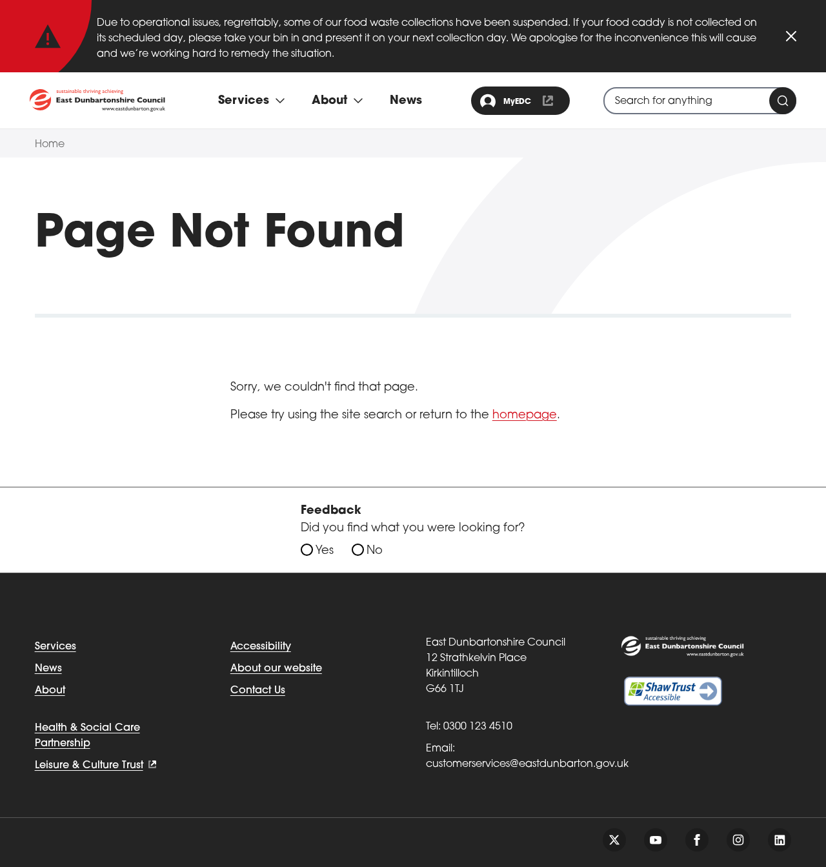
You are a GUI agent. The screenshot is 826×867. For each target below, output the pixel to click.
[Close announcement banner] (791, 36)
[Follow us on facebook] (697, 840)
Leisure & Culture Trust (89, 765)
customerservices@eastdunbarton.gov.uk (527, 764)
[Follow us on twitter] (614, 840)
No (375, 551)
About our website (276, 669)
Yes (325, 551)
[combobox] (699, 100)
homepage (524, 416)
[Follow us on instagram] (738, 840)
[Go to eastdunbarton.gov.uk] (97, 100)
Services (55, 647)
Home (50, 144)
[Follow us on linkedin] (779, 840)
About (50, 691)
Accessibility (260, 647)
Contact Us (257, 691)
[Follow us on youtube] (655, 840)
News (406, 101)
